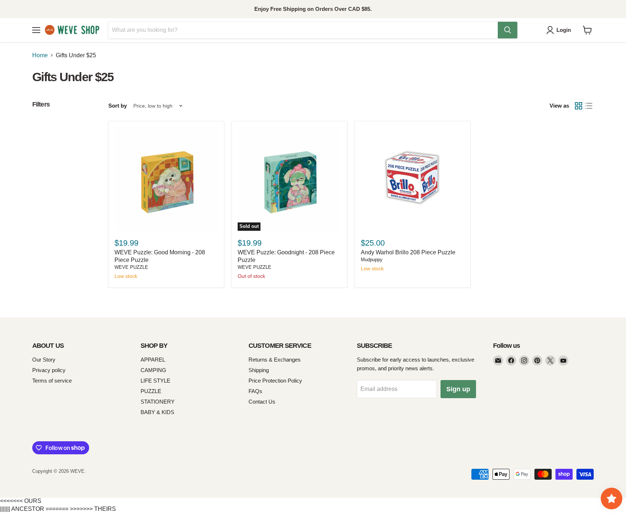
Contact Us (262, 402)
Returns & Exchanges (275, 359)
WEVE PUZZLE (131, 267)
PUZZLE (151, 391)
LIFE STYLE (155, 381)
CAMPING (153, 370)
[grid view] (578, 106)
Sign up (458, 389)
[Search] (507, 30)
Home (40, 55)
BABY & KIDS (157, 412)
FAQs (255, 391)
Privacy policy (49, 370)
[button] (560, 30)
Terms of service (52, 381)
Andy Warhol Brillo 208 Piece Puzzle (408, 252)
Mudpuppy (372, 259)
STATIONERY (158, 402)
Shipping (259, 370)
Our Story (43, 359)
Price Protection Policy (275, 381)
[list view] (589, 106)
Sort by (117, 106)
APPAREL (153, 359)
